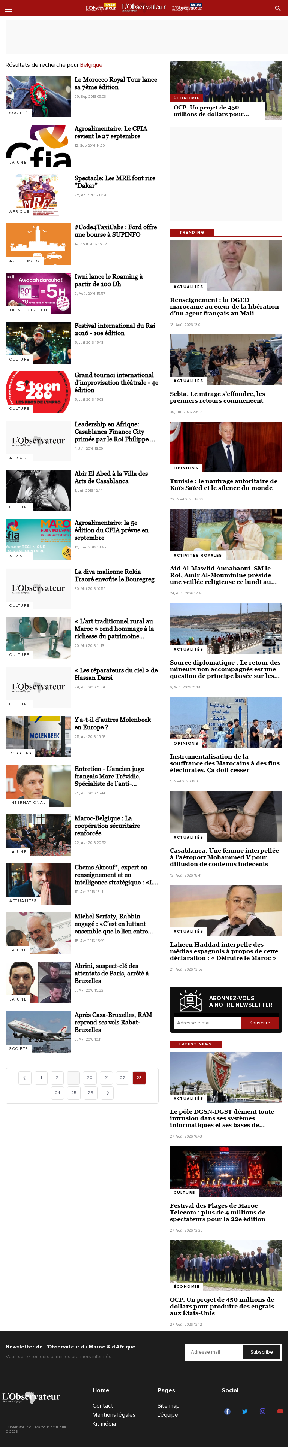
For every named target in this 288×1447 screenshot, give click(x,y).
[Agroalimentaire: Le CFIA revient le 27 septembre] (38, 145)
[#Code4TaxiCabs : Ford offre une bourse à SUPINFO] (38, 244)
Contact (103, 1405)
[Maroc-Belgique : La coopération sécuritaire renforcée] (38, 835)
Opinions (186, 468)
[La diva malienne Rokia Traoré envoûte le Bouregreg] (38, 588)
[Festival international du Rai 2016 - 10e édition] (38, 342)
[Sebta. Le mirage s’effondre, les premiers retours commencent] (226, 359)
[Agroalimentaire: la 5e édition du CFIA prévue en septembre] (38, 539)
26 (90, 1093)
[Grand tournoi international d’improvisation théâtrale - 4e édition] (38, 392)
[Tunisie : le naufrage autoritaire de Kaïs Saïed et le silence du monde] (226, 447)
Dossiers (20, 753)
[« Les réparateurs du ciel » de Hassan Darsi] (38, 687)
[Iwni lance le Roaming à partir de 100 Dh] (38, 293)
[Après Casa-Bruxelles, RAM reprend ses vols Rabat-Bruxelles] (38, 1032)
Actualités (23, 901)
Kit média (104, 1423)
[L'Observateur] (101, 8)
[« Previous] (25, 1078)
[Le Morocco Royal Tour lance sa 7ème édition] (38, 96)
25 (73, 1093)
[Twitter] (246, 1412)
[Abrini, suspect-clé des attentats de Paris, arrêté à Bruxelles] (38, 982)
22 (122, 1078)
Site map (169, 1405)
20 (90, 1078)
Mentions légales (114, 1414)
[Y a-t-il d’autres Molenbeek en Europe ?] (38, 736)
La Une (18, 162)
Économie (187, 98)
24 (57, 1093)
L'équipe (168, 1414)
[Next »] (107, 1093)
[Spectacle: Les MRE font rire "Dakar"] (38, 195)
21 (106, 1078)
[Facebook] (229, 1412)
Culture (19, 359)
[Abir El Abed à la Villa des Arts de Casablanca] (38, 490)
